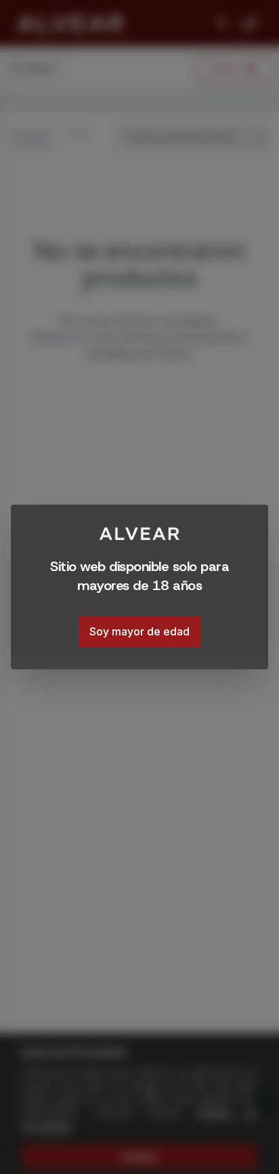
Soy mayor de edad (139, 631)
